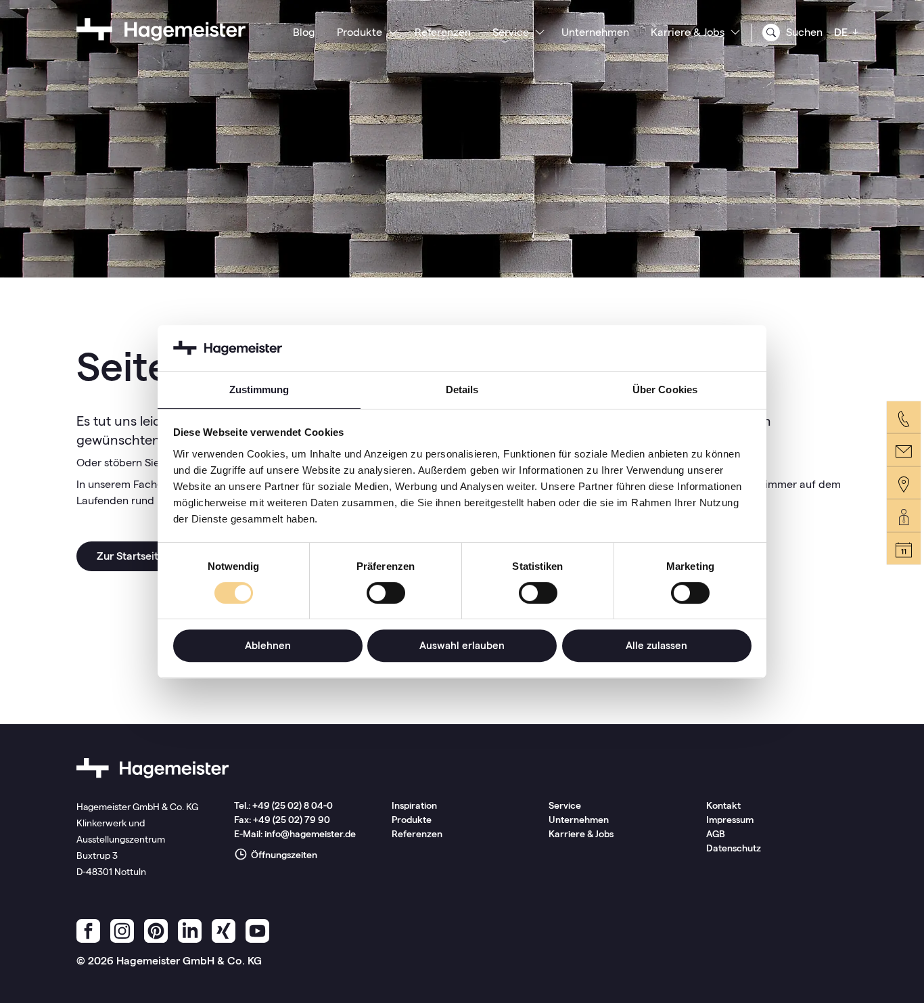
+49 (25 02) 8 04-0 (292, 805)
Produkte (359, 32)
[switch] (386, 593)
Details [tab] (462, 389)
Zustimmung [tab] (259, 389)
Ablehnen (268, 645)
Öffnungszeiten (283, 854)
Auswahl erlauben (462, 645)
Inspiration (414, 805)
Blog (304, 32)
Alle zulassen (656, 645)
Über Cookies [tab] (664, 389)
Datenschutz (733, 848)
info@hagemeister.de (310, 833)
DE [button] (842, 32)
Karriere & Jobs (687, 32)
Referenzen (443, 32)
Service (510, 32)
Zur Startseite (130, 556)
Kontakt (723, 805)
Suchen (803, 32)
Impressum (730, 819)
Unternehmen (595, 32)
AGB (715, 833)
